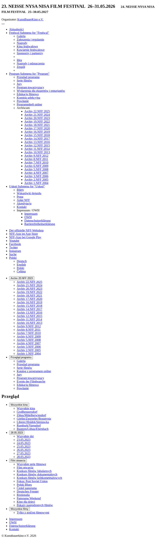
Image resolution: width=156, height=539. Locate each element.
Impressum (15, 519)
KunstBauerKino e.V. (30, 19)
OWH (13, 522)
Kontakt (14, 529)
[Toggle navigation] (3, 23)
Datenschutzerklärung (22, 525)
